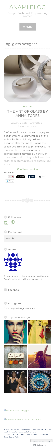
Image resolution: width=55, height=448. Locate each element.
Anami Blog (36, 123)
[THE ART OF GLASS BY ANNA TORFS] (27, 78)
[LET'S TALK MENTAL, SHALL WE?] (39, 357)
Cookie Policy (14, 437)
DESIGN (27, 107)
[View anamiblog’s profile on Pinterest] (13, 222)
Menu (29, 26)
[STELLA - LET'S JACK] (39, 332)
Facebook (14, 289)
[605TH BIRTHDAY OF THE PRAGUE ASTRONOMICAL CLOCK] (39, 382)
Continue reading (21, 169)
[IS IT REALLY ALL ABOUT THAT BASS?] (15, 382)
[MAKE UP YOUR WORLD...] (15, 332)
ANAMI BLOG (27, 7)
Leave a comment (27, 126)
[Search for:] (27, 238)
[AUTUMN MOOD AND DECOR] (15, 357)
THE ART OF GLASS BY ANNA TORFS (27, 113)
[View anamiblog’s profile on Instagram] (6, 222)
